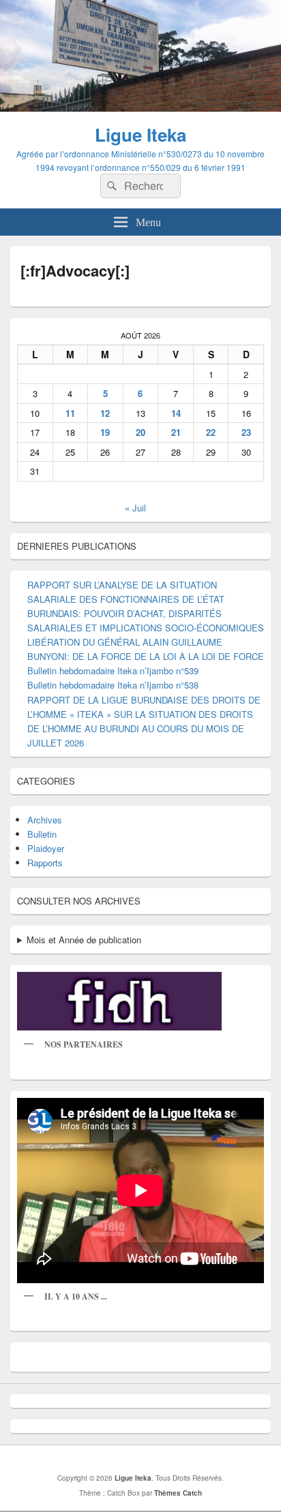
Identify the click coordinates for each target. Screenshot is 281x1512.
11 (70, 413)
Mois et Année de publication (84, 939)
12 (105, 413)
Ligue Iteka (140, 134)
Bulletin (42, 834)
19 (105, 432)
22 (211, 432)
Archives (44, 819)
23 (246, 432)
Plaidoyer (45, 848)
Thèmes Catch (178, 1493)
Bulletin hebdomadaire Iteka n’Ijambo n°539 (112, 670)
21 (176, 432)
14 (176, 413)
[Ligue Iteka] (140, 107)
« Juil (135, 507)
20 (140, 432)
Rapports (45, 862)
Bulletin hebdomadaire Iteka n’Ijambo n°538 (112, 684)
